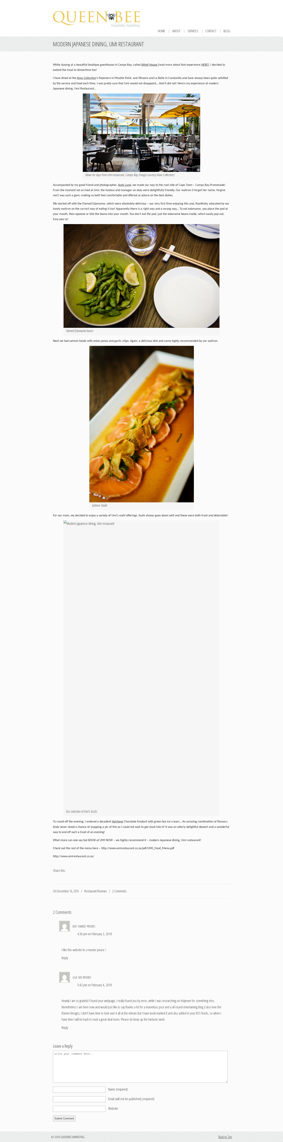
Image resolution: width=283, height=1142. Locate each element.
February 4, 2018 (102, 984)
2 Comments (119, 891)
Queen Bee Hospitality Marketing (97, 14)
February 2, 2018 (102, 933)
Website (113, 1108)
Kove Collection (86, 78)
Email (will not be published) (131, 1098)
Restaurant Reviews (95, 891)
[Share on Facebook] (55, 876)
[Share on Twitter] (62, 876)
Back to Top (225, 1136)
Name (118, 1089)
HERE (204, 64)
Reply (65, 957)
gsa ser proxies (82, 977)
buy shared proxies (84, 926)
